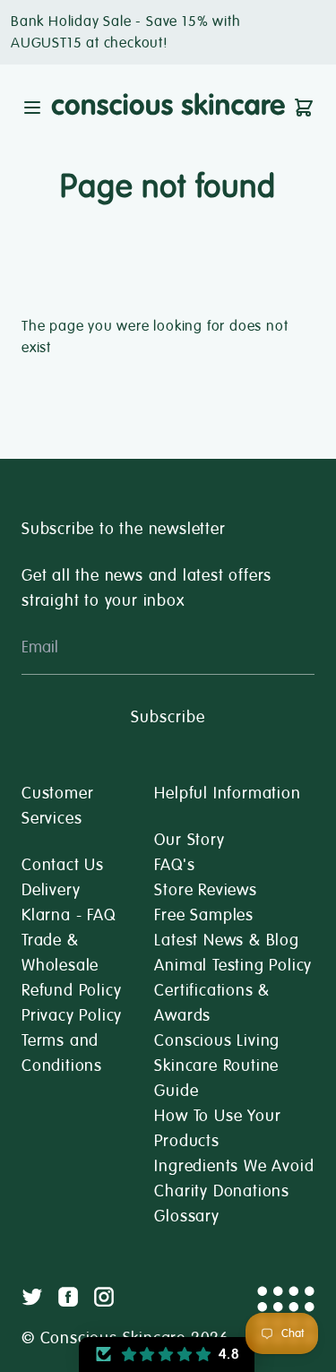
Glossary (186, 1216)
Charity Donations (221, 1191)
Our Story (189, 840)
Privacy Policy (72, 1015)
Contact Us (63, 865)
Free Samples (204, 915)
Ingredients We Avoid (234, 1166)
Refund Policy (71, 990)
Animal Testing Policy (233, 965)
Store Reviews (205, 890)
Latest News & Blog (226, 940)
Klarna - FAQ (69, 915)
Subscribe (167, 717)
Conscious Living (217, 1040)
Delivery (51, 890)
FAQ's (174, 865)
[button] (166, 1354)
